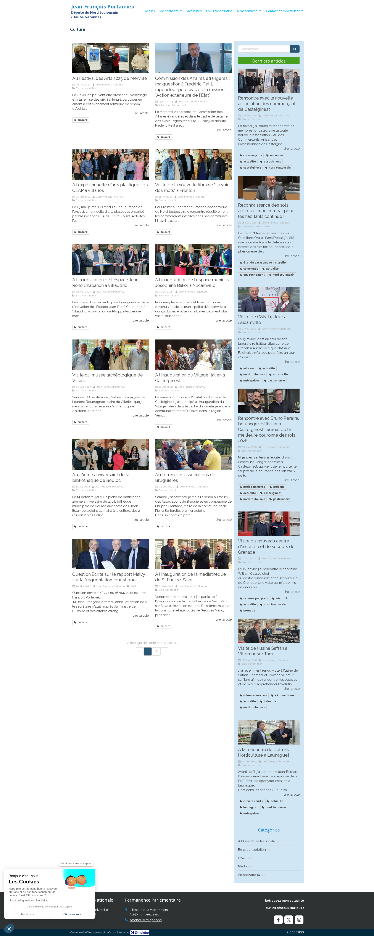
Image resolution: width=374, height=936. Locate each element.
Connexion (295, 932)
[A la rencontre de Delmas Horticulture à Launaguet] (269, 732)
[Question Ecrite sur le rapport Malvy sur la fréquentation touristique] (110, 554)
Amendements (249, 874)
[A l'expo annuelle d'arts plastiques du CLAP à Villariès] (110, 164)
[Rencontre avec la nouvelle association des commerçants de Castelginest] (269, 81)
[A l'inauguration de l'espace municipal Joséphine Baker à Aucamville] (193, 259)
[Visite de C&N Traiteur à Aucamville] (269, 299)
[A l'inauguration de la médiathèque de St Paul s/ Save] (193, 554)
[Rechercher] (295, 49)
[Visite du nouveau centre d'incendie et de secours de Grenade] (269, 523)
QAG (241, 858)
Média (242, 866)
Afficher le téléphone (146, 920)
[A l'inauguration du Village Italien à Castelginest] (193, 354)
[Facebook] (278, 919)
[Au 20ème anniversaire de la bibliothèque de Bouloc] (110, 454)
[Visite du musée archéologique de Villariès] (110, 354)
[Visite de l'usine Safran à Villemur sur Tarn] (269, 631)
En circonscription (252, 850)
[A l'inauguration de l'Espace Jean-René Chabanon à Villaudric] (110, 259)
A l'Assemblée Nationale (256, 841)
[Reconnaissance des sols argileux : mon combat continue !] (269, 188)
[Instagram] (299, 919)
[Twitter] (288, 919)
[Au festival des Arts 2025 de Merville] (110, 58)
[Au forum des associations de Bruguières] (193, 454)
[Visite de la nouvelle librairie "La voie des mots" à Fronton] (193, 164)
